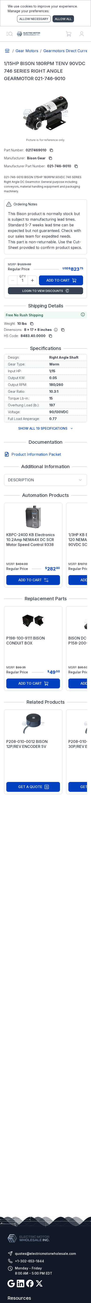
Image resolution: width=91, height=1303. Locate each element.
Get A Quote (30, 787)
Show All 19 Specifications (42, 428)
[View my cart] (68, 33)
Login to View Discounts (42, 291)
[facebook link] (30, 1284)
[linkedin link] (20, 1284)
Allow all (63, 19)
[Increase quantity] (32, 280)
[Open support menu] (9, 33)
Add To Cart (58, 280)
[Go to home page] (7, 50)
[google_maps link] (11, 1284)
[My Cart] (68, 33)
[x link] (39, 1284)
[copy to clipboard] (51, 150)
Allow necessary (33, 19)
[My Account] (81, 33)
